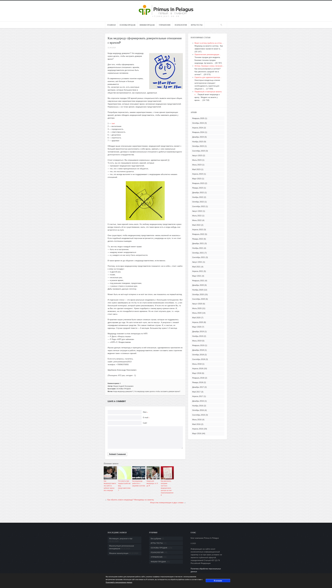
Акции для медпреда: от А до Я (152, 483)
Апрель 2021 (197, 271)
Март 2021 (196, 276)
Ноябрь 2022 (197, 197)
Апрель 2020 (197, 322)
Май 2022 (196, 225)
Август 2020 (197, 304)
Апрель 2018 (197, 368)
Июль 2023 (197, 160)
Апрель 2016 (197, 429)
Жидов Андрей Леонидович (123, 386)
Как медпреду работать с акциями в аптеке (138, 483)
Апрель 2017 (197, 396)
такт (113, 123)
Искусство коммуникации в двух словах (167, 502)
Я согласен (218, 580)
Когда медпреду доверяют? (123, 391)
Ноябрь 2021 (197, 248)
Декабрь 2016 (198, 401)
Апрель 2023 (197, 174)
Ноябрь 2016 (197, 406)
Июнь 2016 (197, 419)
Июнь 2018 (197, 364)
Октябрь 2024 (198, 123)
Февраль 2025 (198, 118)
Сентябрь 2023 (198, 151)
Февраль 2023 (198, 183)
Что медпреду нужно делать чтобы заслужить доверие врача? (157, 391)
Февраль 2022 (198, 234)
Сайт (145, 423)
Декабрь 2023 (198, 137)
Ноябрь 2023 (197, 142)
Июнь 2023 (197, 165)
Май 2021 (196, 267)
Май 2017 (196, 392)
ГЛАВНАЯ (111, 25)
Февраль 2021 (198, 281)
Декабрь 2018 (198, 350)
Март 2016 (196, 433)
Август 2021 (197, 262)
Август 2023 (197, 155)
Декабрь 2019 (198, 331)
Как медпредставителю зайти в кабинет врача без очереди (110, 485)
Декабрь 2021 (198, 243)
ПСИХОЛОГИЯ (181, 25)
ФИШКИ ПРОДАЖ (147, 25)
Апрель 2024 (197, 128)
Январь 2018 (197, 382)
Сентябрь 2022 (198, 206)
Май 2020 (196, 318)
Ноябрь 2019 (197, 336)
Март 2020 (196, 327)
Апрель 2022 (197, 229)
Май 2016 (196, 424)
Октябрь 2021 (198, 253)
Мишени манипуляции (118, 553)
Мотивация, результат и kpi (120, 538)
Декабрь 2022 (198, 192)
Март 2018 (196, 373)
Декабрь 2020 (198, 285)
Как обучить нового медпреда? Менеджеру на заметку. (130, 500)
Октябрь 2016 (198, 410)
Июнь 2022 (197, 220)
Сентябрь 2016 (198, 415)
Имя (145, 412)
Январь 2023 (197, 188)
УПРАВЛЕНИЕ (165, 25)
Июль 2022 (197, 216)
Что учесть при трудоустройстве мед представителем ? (124, 485)
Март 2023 (196, 179)
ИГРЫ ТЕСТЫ (196, 25)
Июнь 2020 (197, 313)
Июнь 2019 (197, 341)
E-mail (146, 417)
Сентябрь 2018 (198, 359)
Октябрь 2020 (198, 294)
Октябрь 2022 (198, 202)
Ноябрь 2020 (197, 290)
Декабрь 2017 (198, 387)
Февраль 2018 (198, 378)
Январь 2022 (197, 239)
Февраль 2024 (198, 132)
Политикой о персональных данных (119, 582)
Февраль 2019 (198, 345)
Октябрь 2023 (198, 146)
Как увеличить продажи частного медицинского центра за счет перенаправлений (167, 488)
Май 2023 (196, 169)
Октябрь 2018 (198, 355)
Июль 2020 (197, 308)
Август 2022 (197, 211)
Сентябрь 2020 (198, 299)
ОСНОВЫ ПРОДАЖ (128, 25)
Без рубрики (156, 538)
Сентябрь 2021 (198, 257)
